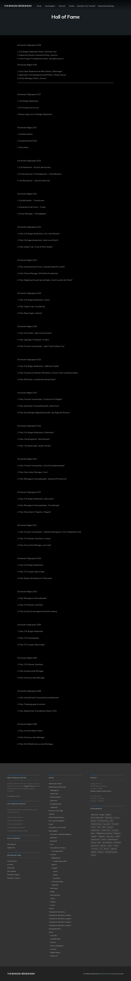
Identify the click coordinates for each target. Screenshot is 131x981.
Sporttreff (117, 842)
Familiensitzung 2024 (60, 861)
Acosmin (121, 973)
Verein (39, 6)
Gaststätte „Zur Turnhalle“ (57, 827)
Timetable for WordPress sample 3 (60, 918)
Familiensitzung (96, 824)
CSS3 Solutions (12, 861)
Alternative (94, 814)
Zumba (93, 855)
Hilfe (103, 827)
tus (101, 849)
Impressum (54, 956)
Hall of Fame (54, 794)
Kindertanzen (95, 830)
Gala (99, 827)
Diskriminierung (103, 821)
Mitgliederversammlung (104, 833)
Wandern (101, 852)
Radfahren (101, 836)
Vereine (106, 849)
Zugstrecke (54, 807)
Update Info (11, 847)
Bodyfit (108, 814)
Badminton (53, 837)
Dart (51, 844)
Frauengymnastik (57, 851)
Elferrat (54, 864)
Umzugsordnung (55, 804)
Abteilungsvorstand (55, 783)
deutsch (93, 821)
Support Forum (29, 786)
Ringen (52, 892)
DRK (111, 821)
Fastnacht (115, 824)
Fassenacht (106, 824)
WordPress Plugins (13, 874)
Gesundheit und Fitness (58, 848)
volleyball (113, 849)
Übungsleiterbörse (55, 929)
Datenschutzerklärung (106, 6)
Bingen (102, 814)
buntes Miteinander (97, 818)
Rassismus (110, 836)
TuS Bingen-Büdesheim (18, 5)
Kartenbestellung (57, 881)
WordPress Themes (13, 878)
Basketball (53, 841)
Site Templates (11, 871)
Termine (72, 6)
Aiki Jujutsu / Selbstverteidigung (60, 834)
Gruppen (55, 868)
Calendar (52, 814)
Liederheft (55, 885)
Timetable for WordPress (57, 912)
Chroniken (53, 935)
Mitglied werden (55, 952)
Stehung (103, 846)
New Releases (11, 844)
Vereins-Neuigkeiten (56, 946)
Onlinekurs (117, 833)
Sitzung (93, 842)
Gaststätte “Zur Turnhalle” (86, 6)
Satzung (52, 942)
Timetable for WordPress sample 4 (60, 922)
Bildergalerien (54, 790)
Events (51, 824)
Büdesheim (108, 818)
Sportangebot (50, 6)
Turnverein (94, 849)
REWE (118, 836)
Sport (99, 842)
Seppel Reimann (113, 839)
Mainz (93, 833)
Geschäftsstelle (55, 939)
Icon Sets (10, 864)
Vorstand (53, 949)
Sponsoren (53, 800)
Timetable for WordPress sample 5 (60, 925)
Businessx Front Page (56, 810)
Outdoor (94, 836)
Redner (55, 875)
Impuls (55, 871)
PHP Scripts (11, 868)
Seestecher (56, 878)
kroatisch (115, 830)
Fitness (93, 827)
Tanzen (52, 898)
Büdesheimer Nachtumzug (57, 787)
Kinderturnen (106, 830)
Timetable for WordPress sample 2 (60, 915)
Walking (93, 852)
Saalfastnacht (95, 839)
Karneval (62, 6)
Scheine (103, 839)
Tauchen (53, 902)
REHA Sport (54, 888)
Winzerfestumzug (111, 852)
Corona (116, 818)
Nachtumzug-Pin (55, 797)
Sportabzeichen (55, 895)
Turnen (52, 905)
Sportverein (95, 846)
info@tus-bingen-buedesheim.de (100, 791)
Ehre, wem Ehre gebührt (56, 821)
